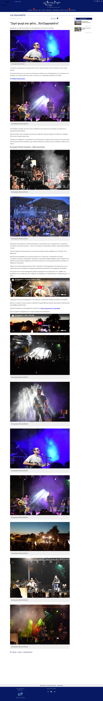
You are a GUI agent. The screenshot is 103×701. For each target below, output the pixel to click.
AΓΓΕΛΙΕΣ (35, 10)
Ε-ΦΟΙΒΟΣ (43, 10)
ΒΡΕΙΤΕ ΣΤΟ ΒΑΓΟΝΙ (64, 10)
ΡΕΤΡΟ (39, 10)
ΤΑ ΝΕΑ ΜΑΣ (30, 10)
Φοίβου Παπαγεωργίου (27, 652)
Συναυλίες (20, 652)
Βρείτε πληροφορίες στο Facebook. (50, 308)
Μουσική (14, 652)
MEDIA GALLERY (72, 10)
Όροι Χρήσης (60, 685)
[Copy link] (58, 18)
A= (55, 18)
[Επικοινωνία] (94, 1)
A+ (51, 18)
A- (53, 18)
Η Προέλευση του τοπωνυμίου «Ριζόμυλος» (86, 22)
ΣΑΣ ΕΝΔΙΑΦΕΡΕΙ (55, 10)
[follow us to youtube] (97, 1)
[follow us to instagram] (99, 1)
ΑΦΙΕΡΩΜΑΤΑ (49, 10)
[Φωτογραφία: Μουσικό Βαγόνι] (40, 101)
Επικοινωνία (43, 685)
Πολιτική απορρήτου (51, 685)
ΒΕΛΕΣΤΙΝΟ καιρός (7, 4)
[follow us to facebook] (96, 1)
